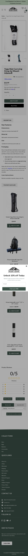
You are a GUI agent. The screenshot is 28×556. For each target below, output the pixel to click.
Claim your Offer (14, 289)
